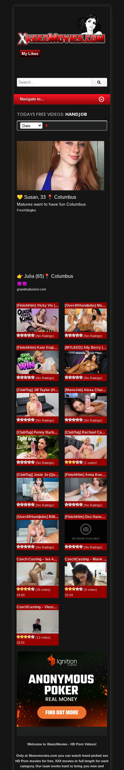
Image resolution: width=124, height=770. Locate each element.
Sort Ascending (46, 125)
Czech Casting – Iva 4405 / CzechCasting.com (56, 559)
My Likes (30, 53)
